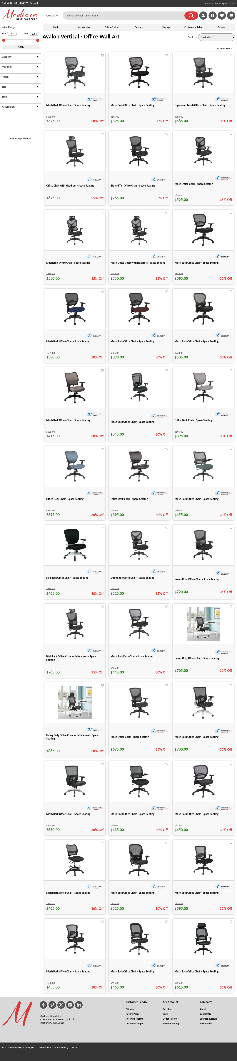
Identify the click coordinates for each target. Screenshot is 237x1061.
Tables (221, 27)
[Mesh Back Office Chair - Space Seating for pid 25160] (203, 876)
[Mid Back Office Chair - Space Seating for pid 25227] (75, 561)
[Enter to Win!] (212, 18)
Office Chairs (111, 27)
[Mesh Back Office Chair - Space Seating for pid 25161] (75, 954)
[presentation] (20, 57)
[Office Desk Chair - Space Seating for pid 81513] (75, 482)
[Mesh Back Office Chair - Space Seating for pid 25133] (139, 876)
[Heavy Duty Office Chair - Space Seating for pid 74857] (203, 639)
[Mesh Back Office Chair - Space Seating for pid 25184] (203, 954)
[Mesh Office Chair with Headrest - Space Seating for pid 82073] (139, 246)
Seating (139, 27)
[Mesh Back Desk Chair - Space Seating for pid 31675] (139, 639)
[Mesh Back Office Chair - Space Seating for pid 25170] (139, 324)
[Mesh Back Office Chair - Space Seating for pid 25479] (203, 324)
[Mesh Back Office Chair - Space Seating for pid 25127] (74, 403)
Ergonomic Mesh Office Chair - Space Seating (200, 105)
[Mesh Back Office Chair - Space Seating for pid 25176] (75, 88)
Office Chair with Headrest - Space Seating (70, 186)
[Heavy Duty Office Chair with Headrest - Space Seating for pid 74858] (75, 718)
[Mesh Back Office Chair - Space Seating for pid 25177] (203, 246)
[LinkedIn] (79, 1005)
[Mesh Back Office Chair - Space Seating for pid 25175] (139, 954)
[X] (61, 1005)
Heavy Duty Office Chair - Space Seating (197, 579)
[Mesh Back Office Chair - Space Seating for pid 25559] (139, 403)
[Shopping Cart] (231, 15)
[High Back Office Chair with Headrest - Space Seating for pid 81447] (75, 639)
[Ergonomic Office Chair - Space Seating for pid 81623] (75, 246)
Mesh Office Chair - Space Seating (194, 184)
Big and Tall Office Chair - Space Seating (133, 186)
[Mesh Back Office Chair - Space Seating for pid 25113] (139, 797)
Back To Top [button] (15, 139)
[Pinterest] (52, 1005)
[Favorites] (222, 18)
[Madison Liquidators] (20, 19)
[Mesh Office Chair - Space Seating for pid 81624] (203, 167)
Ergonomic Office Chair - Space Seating (68, 263)
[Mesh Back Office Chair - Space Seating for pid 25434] (75, 797)
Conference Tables (193, 27)
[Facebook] (43, 1005)
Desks (56, 27)
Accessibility (45, 1047)
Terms (75, 1047)
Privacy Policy (61, 1047)
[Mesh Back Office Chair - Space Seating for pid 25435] (203, 718)
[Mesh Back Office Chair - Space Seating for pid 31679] (139, 88)
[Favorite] (102, 55)
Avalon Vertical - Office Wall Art (81, 37)
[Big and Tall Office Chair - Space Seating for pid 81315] (139, 167)
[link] (231, 15)
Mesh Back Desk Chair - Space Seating (132, 656)
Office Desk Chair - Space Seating (193, 420)
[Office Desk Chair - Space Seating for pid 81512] (203, 403)
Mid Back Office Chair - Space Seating (67, 578)
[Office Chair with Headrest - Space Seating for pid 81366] (75, 167)
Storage (166, 27)
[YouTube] (70, 1005)
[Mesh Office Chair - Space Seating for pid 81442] (139, 718)
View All (27, 139)
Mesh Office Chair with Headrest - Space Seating (138, 263)
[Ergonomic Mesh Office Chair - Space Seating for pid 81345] (203, 88)
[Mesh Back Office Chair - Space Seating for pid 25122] (75, 876)
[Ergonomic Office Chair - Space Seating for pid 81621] (139, 561)
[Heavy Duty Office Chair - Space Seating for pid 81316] (203, 561)
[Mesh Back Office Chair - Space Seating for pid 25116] (203, 482)
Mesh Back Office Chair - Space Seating (68, 105)
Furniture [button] (52, 15)
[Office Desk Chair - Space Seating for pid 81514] (139, 482)
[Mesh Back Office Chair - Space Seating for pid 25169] (75, 324)
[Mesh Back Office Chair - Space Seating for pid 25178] (203, 797)
